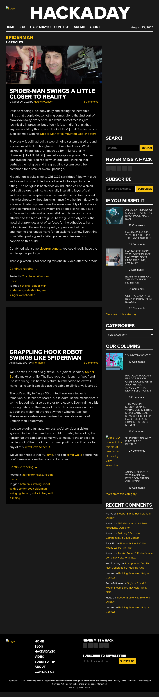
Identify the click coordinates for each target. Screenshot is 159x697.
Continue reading (23, 269)
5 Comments (90, 101)
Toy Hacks (29, 276)
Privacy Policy (120, 680)
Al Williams (38, 362)
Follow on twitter (113, 168)
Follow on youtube (119, 168)
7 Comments (136, 269)
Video (39, 657)
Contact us (130, 168)
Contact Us (44, 672)
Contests (62, 27)
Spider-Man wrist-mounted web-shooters (68, 134)
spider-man (39, 285)
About (94, 27)
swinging (15, 493)
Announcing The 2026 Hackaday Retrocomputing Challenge (137, 477)
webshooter (27, 295)
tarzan (26, 493)
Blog (22, 27)
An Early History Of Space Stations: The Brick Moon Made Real (139, 214)
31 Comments (136, 289)
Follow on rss (124, 168)
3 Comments (90, 362)
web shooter (32, 290)
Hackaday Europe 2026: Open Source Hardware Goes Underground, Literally (138, 257)
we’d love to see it (37, 447)
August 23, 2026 (142, 27)
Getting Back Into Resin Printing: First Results (138, 298)
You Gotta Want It (138, 355)
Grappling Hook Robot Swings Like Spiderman (46, 355)
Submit (80, 27)
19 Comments (136, 487)
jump (49, 455)
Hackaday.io (40, 27)
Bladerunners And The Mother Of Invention (138, 279)
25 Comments (136, 308)
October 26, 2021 (19, 101)
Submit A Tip (45, 662)
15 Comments (136, 431)
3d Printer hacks (32, 474)
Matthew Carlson (43, 101)
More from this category (121, 314)
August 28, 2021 (18, 362)
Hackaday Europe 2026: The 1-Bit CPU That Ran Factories (138, 235)
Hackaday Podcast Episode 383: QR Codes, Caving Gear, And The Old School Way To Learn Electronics (138, 383)
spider (13, 488)
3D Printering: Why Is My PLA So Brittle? (138, 441)
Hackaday (80, 13)
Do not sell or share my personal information (86, 684)
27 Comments (136, 450)
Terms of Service (136, 680)
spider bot (25, 488)
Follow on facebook (108, 168)
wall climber (39, 493)
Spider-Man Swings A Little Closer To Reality (52, 94)
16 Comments (136, 361)
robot (46, 484)
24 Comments (136, 244)
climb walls (74, 455)
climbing (36, 484)
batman (25, 484)
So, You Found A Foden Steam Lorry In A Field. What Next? (126, 587)
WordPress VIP (85, 687)
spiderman (16, 290)
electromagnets (50, 249)
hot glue (25, 285)
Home (10, 27)
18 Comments (136, 225)
